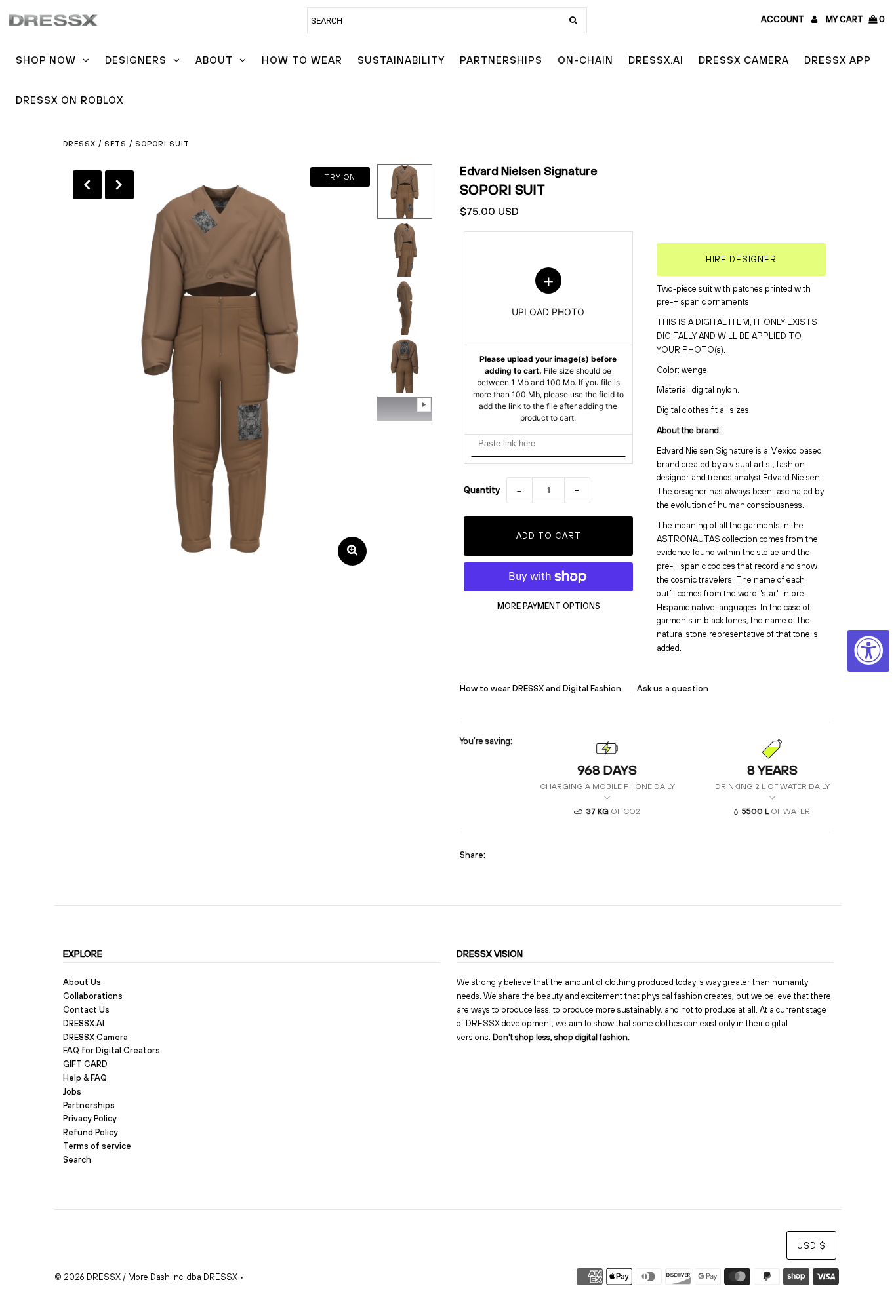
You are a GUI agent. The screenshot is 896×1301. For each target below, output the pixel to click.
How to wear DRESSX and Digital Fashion (541, 688)
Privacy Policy (90, 1118)
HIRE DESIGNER (741, 259)
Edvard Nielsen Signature (529, 171)
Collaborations (93, 996)
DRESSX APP (837, 60)
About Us (82, 982)
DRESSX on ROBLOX (69, 100)
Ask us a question (672, 688)
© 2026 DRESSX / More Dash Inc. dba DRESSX (145, 1277)
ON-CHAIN (585, 60)
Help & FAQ (85, 1078)
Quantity (482, 490)
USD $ (811, 1246)
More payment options (548, 606)
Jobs (72, 1092)
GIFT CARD (85, 1064)
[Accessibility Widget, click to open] (868, 651)
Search (77, 1160)
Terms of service (97, 1146)
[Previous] (87, 184)
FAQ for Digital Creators (111, 1050)
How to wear (302, 60)
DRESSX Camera (744, 60)
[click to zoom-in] (352, 551)
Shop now (46, 60)
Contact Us (86, 1010)
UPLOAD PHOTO (548, 345)
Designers (136, 60)
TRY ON (340, 177)
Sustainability (401, 60)
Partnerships (501, 60)
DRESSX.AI (655, 60)
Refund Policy (90, 1132)
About (214, 60)
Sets (115, 143)
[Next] (119, 184)
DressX (79, 143)
